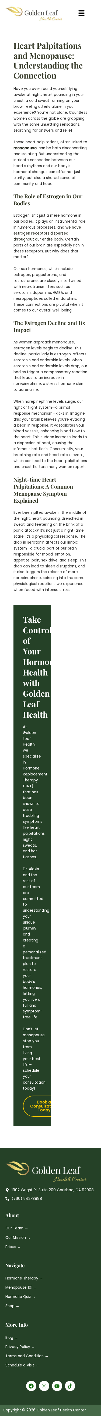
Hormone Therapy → (24, 1278)
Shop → (12, 1305)
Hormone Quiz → (20, 1296)
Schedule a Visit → (22, 1365)
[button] (81, 14)
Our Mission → (18, 1237)
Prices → (13, 1246)
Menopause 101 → (21, 1287)
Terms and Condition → (26, 1356)
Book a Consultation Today (44, 1106)
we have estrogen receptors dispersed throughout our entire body (47, 233)
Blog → (11, 1337)
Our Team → (16, 1228)
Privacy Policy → (20, 1346)
